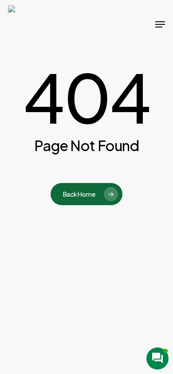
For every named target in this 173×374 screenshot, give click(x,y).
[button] (160, 24)
